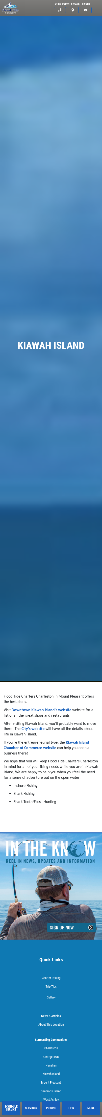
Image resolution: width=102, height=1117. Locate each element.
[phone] (60, 10)
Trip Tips (51, 986)
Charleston (51, 1048)
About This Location (51, 1024)
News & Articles (51, 1016)
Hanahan (51, 1065)
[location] (73, 10)
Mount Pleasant (51, 1082)
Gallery (51, 997)
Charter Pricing (51, 978)
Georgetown (51, 1057)
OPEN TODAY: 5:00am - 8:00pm (72, 3)
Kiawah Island (51, 1074)
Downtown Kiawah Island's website (41, 710)
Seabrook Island (51, 1091)
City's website (33, 729)
